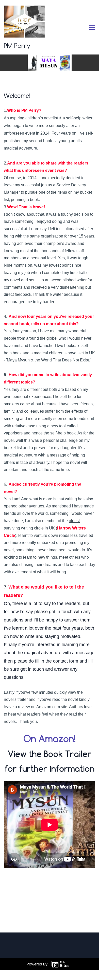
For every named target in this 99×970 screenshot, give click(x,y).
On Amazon (48, 738)
